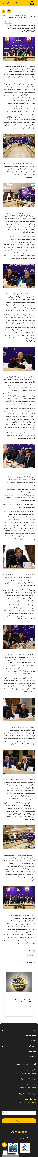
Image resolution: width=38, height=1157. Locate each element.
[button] (22, 1020)
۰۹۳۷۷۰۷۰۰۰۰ (32, 1088)
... (31, 17)
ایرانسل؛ (28, 1138)
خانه (35, 17)
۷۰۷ (35, 1084)
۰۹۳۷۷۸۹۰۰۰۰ (32, 1103)
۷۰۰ (35, 1070)
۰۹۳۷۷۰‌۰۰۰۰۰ (32, 1073)
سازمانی (31, 955)
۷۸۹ (35, 1099)
